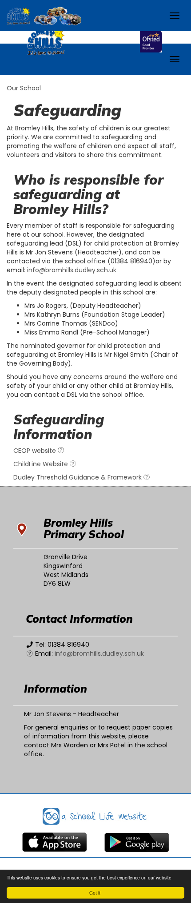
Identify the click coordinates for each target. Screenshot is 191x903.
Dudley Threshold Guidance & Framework (78, 477)
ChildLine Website (41, 464)
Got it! (95, 892)
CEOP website (35, 450)
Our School (24, 88)
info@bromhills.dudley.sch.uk (71, 270)
